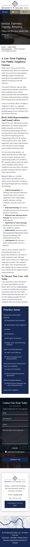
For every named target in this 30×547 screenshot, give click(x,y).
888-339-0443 (22, 287)
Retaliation (10, 334)
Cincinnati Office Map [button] (15, 504)
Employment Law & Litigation (16, 325)
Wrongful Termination (13, 338)
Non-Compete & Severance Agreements (15, 374)
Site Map (13, 537)
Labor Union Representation (12, 349)
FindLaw (15, 543)
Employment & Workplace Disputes (12, 316)
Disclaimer (15, 448)
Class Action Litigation (10, 390)
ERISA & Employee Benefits (12, 380)
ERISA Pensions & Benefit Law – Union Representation (16, 384)
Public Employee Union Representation (14, 358)
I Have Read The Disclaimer (16, 452)
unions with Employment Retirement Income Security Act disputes (15, 232)
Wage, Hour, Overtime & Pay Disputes (15, 343)
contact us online (13, 297)
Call (26, 12)
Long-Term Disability (13, 369)
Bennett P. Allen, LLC (14, 533)
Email (16, 12)
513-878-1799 (14, 289)
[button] (5, 12)
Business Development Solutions (14, 540)
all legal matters (7, 111)
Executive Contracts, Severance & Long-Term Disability (14, 365)
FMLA (8, 329)
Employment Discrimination (15, 320)
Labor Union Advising (13, 352)
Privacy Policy (22, 537)
